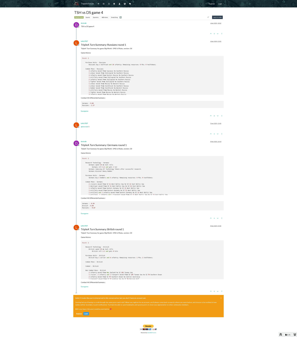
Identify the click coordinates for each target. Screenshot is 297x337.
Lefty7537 (84, 41)
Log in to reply (217, 17)
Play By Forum (79, 17)
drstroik (83, 23)
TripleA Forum (87, 3)
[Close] (221, 298)
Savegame (84, 111)
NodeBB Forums (151, 332)
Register (79, 314)
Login (86, 314)
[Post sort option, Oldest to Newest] (208, 17)
